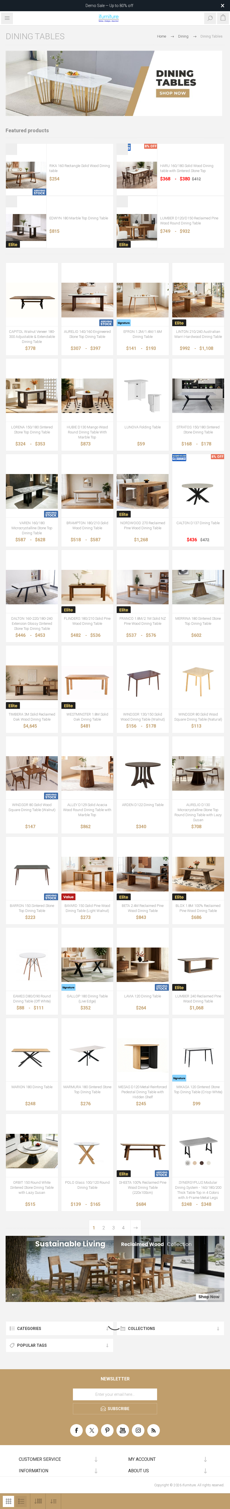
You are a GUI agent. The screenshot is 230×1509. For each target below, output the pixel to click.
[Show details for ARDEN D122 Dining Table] (143, 773)
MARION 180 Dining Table (32, 1087)
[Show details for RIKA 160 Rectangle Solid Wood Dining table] (26, 175)
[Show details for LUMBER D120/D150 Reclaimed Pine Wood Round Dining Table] (137, 227)
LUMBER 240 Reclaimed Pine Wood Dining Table (198, 998)
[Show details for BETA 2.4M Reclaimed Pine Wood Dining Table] (143, 874)
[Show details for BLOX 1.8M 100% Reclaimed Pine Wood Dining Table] (198, 874)
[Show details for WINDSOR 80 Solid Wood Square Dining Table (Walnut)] (32, 773)
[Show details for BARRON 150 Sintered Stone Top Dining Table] (32, 874)
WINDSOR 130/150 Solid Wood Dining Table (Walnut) (143, 716)
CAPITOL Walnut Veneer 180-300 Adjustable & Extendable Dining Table (32, 336)
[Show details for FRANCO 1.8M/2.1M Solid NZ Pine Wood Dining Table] (143, 587)
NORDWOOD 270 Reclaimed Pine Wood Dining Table (142, 525)
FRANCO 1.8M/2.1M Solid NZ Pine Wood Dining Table (142, 621)
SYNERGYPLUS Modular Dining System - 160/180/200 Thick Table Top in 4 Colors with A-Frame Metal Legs (198, 1190)
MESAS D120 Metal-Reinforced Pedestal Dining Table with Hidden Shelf (142, 1092)
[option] (115, 1269)
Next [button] (216, 1295)
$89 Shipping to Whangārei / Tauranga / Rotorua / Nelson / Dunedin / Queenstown (109, 5)
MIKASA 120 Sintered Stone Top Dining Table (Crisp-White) (198, 1089)
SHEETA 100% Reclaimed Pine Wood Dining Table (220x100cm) (142, 1187)
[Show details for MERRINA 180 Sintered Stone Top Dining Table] (198, 587)
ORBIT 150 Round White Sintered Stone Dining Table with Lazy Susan (32, 1187)
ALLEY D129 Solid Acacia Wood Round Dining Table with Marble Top (87, 810)
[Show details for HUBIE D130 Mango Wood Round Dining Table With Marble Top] (87, 396)
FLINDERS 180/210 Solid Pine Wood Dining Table (87, 621)
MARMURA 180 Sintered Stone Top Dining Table (87, 1089)
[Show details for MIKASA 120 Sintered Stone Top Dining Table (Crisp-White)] (198, 1055)
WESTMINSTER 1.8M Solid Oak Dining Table (87, 716)
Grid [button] (8, 1501)
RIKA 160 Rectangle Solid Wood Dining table (79, 168)
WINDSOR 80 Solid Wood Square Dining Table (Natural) (198, 716)
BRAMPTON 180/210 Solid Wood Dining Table (87, 525)
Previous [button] (14, 1295)
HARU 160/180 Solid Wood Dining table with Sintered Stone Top (186, 168)
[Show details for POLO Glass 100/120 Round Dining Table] (87, 1151)
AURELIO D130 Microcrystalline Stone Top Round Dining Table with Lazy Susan (198, 812)
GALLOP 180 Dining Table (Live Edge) (87, 998)
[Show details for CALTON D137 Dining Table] (198, 491)
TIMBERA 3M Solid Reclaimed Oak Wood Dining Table (32, 716)
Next (135, 1228)
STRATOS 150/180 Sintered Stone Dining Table (198, 429)
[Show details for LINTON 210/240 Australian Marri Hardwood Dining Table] (198, 300)
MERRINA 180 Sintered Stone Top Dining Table (198, 621)
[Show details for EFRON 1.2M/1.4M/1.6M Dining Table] (143, 300)
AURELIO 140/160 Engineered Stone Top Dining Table (87, 334)
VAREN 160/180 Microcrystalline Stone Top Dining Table (32, 528)
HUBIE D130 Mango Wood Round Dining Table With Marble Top (87, 432)
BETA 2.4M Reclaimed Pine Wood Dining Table (143, 908)
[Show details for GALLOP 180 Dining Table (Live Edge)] (87, 965)
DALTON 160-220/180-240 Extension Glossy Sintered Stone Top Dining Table (31, 623)
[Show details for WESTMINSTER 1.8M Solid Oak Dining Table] (87, 683)
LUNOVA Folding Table (143, 427)
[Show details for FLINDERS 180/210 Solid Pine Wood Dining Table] (87, 587)
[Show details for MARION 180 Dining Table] (32, 1055)
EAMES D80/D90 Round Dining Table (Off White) (32, 998)
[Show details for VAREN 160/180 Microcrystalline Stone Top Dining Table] (32, 491)
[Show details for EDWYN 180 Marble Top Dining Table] (26, 227)
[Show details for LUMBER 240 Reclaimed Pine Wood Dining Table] (198, 965)
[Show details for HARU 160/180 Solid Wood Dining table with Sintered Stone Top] (137, 175)
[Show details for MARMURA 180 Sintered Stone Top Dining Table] (87, 1055)
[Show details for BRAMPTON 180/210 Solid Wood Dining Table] (87, 491)
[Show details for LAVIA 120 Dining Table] (143, 965)
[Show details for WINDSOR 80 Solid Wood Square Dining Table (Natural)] (198, 683)
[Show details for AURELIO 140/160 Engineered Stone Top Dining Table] (87, 300)
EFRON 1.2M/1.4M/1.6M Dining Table (142, 334)
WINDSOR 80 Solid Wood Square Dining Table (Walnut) (32, 807)
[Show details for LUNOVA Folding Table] (143, 396)
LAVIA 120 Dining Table (142, 996)
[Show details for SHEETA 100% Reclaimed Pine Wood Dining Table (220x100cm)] (143, 1151)
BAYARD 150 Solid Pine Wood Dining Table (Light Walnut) (87, 908)
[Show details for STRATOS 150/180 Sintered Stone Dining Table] (198, 396)
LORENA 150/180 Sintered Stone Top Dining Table (32, 429)
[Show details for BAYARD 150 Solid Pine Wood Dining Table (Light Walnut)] (87, 874)
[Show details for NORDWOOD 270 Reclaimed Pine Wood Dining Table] (143, 491)
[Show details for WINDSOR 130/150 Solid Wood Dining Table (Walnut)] (143, 683)
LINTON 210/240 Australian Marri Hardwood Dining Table (198, 334)
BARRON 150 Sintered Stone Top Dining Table (32, 908)
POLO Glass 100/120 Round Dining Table (87, 1185)
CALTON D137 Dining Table (198, 523)
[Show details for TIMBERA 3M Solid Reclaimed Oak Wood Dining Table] (32, 683)
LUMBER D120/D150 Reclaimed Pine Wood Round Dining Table (189, 220)
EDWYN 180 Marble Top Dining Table (78, 218)
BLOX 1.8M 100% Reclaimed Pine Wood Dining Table (198, 908)
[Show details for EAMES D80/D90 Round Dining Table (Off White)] (32, 965)
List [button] (21, 1501)
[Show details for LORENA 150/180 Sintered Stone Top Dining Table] (32, 396)
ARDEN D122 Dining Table (143, 805)
